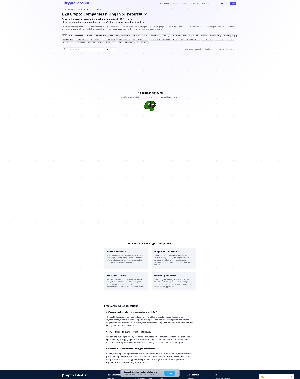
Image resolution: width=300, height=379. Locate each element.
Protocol (89, 36)
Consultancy (154, 36)
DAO (120, 43)
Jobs (159, 3)
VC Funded (220, 39)
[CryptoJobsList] (76, 3)
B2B (64, 36)
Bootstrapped (207, 39)
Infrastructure (101, 36)
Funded (230, 39)
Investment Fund (140, 36)
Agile (175, 39)
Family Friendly (110, 39)
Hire (233, 4)
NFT (114, 43)
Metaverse (129, 43)
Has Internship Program (189, 39)
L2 (137, 43)
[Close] (177, 373)
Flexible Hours (82, 39)
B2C (70, 36)
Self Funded (80, 43)
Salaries (175, 3)
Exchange (79, 36)
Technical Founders (95, 43)
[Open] (291, 377)
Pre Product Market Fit (180, 36)
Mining (195, 36)
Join (170, 373)
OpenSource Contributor (160, 39)
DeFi (108, 43)
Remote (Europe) (230, 36)
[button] (276, 376)
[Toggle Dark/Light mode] (217, 3)
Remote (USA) (215, 36)
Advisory (165, 36)
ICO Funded (68, 43)
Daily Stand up (124, 39)
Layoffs (184, 3)
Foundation (125, 36)
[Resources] (221, 3)
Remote (204, 36)
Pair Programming (140, 39)
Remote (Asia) (68, 39)
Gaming (144, 43)
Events (203, 3)
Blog (211, 3)
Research (194, 3)
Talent (166, 3)
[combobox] (111, 49)
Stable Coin (113, 36)
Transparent (96, 39)
